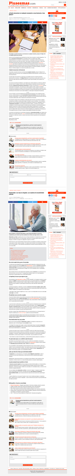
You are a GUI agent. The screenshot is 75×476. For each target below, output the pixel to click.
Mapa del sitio (41, 468)
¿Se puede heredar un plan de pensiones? (23, 149)
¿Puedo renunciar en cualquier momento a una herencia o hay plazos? (28, 442)
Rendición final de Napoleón (55, 78)
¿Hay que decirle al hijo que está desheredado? (19, 256)
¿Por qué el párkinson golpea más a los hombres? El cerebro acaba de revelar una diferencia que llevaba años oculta (57, 56)
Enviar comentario (28, 182)
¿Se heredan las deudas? (19, 154)
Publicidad (34, 468)
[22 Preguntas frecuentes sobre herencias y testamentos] (11, 438)
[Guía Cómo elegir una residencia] (57, 27)
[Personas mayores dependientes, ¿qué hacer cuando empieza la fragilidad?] (12, 126)
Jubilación (17, 7)
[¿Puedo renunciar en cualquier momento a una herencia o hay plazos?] (11, 444)
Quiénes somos (15, 468)
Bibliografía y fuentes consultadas (17, 259)
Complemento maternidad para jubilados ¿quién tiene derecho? (57, 64)
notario (23, 113)
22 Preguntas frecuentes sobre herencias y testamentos (25, 436)
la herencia (41, 85)
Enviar (63, 17)
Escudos (29, 7)
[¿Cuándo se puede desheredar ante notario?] (11, 162)
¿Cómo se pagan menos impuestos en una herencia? (25, 447)
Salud (12, 7)
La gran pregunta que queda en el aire (18, 258)
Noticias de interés (57, 36)
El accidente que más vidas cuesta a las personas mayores (57, 62)
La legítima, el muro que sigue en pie (17, 251)
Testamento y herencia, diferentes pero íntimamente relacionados (28, 143)
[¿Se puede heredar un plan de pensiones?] (11, 151)
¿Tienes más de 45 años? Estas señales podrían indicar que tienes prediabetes (57, 60)
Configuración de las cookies (60, 468)
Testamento (18, 190)
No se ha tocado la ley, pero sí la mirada (18, 250)
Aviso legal (20, 468)
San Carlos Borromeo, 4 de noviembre (56, 74)
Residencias (35, 7)
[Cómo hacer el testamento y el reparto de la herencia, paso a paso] (11, 433)
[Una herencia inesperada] (11, 167)
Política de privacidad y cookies (27, 468)
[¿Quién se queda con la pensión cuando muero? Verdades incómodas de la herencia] (11, 427)
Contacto (37, 468)
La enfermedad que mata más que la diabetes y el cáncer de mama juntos (58, 76)
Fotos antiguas (62, 7)
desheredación (29, 265)
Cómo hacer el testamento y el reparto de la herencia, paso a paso (27, 431)
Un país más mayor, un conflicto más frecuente (19, 255)
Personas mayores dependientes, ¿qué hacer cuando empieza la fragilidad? (28, 125)
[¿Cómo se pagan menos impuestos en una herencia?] (11, 449)
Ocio (45, 7)
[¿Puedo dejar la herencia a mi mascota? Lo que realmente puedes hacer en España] (11, 420)
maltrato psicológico (22, 312)
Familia (41, 7)
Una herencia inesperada (20, 165)
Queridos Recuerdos (52, 7)
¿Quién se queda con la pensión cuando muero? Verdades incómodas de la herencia (29, 426)
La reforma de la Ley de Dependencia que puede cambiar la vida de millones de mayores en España (57, 69)
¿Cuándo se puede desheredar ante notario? (23, 160)
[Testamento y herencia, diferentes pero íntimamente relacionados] (11, 145)
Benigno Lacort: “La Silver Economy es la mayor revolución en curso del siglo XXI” (57, 73)
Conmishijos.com (52, 468)
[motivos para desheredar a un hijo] (32, 265)
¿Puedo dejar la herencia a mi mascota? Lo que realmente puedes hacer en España (29, 419)
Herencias (23, 7)
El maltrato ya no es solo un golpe (17, 253)
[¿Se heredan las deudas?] (11, 156)
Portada (12, 10)
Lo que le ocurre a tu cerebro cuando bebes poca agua (57, 67)
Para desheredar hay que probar (17, 254)
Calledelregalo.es (46, 468)
